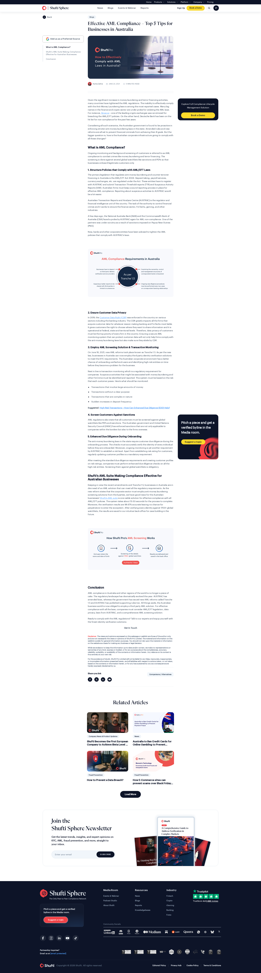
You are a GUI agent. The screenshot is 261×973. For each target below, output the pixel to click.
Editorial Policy (159, 965)
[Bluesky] (212, 932)
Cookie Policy (192, 965)
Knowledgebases (142, 910)
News (100, 8)
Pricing (210, 2)
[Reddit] (176, 932)
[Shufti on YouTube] (109, 679)
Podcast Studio (110, 901)
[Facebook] (43, 938)
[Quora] (188, 932)
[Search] (209, 8)
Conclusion (51, 59)
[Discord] (121, 932)
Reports (145, 8)
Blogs (110, 8)
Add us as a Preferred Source (65, 39)
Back (49, 17)
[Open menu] (216, 8)
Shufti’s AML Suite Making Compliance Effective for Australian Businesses (63, 53)
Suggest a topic (193, 442)
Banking (170, 910)
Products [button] (158, 2)
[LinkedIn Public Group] (109, 932)
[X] (219, 932)
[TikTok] (76, 938)
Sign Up (181, 8)
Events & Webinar (127, 8)
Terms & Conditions (212, 965)
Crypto (169, 901)
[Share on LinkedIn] (103, 679)
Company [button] (197, 2)
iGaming (170, 905)
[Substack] (166, 931)
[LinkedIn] (59, 938)
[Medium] (152, 932)
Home (148, 2)
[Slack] (205, 932)
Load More (130, 794)
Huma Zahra (96, 84)
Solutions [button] (171, 2)
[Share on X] (96, 679)
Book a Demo (195, 8)
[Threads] (129, 932)
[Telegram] (137, 932)
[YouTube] (67, 938)
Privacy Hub (176, 965)
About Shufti (108, 905)
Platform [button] (184, 2)
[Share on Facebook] (90, 679)
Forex (168, 915)
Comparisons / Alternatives (160, 674)
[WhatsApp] (198, 932)
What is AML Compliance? (58, 47)
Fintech (169, 896)
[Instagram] (51, 938)
